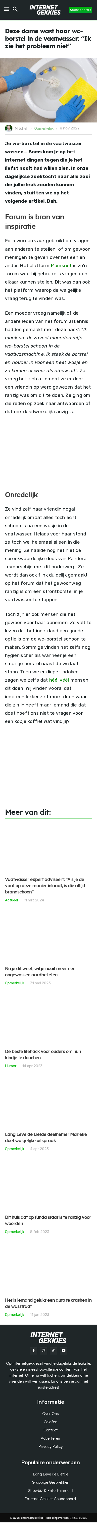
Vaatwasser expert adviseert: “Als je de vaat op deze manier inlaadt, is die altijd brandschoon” (45, 886)
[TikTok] (53, 1350)
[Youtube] (63, 1350)
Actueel (11, 900)
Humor (10, 1066)
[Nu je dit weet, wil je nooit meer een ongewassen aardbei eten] (48, 937)
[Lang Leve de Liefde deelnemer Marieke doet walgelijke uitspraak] (48, 1103)
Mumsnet (61, 265)
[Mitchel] (9, 128)
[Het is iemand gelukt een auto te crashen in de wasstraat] (48, 1269)
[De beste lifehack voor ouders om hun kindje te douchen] (48, 1020)
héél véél (59, 680)
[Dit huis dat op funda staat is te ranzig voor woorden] (48, 1186)
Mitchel (21, 128)
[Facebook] (33, 1350)
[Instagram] (43, 1350)
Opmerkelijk (43, 128)
